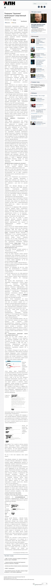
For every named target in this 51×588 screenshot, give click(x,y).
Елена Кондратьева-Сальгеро (41, 48)
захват (26, 57)
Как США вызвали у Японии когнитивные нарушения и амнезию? (40, 75)
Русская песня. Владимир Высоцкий (40, 69)
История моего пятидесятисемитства (40, 99)
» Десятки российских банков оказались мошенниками (16, 566)
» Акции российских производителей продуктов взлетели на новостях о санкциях (14, 563)
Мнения (14, 19)
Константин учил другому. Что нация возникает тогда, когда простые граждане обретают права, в (38, 30)
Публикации (34, 36)
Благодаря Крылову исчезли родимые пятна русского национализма (38, 26)
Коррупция (37, 85)
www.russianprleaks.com (20, 496)
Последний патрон (39, 47)
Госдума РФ (42, 84)
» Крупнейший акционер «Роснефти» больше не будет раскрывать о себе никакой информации (16, 571)
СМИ (16, 261)
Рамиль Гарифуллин (39, 57)
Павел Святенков (34, 32)
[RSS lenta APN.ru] (44, 7)
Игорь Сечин (17, 243)
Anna (6, 513)
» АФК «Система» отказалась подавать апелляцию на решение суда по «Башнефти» (15, 559)
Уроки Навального (39, 104)
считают (26, 90)
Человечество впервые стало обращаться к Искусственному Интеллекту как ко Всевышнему (40, 62)
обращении (25, 294)
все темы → (33, 89)
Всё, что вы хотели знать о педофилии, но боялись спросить (41, 110)
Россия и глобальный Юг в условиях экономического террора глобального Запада (41, 41)
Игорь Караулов (38, 124)
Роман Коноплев (38, 71)
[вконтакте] (39, 7)
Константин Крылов (34, 113)
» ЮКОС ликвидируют (9, 568)
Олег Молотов (24, 21)
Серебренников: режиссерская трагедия (40, 122)
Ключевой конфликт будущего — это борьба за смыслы (41, 55)
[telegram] (42, 7)
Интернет (32, 85)
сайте (6, 384)
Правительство (38, 87)
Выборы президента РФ (35, 84)
